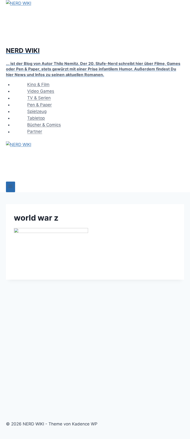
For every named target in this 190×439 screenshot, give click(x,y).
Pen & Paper (39, 104)
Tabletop (36, 118)
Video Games (40, 91)
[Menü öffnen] (10, 187)
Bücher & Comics (44, 124)
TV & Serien (39, 98)
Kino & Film (38, 84)
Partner (34, 131)
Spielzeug (37, 111)
